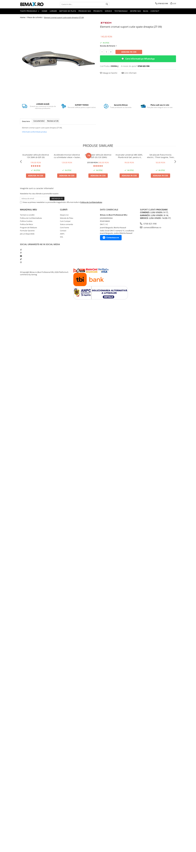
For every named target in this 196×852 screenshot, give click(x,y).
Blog (145, 11)
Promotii (97, 11)
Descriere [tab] (26, 121)
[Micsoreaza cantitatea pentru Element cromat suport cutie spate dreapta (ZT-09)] (102, 52)
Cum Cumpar (65, 221)
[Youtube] (21, 256)
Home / (23, 17)
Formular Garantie (27, 230)
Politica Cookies (26, 221)
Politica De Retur (26, 224)
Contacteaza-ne (112, 238)
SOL (61, 237)
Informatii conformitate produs (34, 132)
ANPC (62, 234)
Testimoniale (121, 11)
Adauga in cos (128, 52)
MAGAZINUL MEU (28, 209)
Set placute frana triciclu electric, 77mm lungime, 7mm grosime (160, 156)
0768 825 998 (150, 223)
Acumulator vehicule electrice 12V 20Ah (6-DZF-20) (35, 156)
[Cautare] (107, 4)
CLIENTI (63, 209)
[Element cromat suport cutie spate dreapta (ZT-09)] (58, 59)
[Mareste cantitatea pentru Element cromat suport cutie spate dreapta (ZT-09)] (111, 52)
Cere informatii (130, 73)
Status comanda (66, 224)
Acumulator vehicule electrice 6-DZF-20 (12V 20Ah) (98, 156)
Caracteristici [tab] (39, 121)
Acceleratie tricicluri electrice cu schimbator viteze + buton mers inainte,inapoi (67, 156)
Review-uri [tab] (52, 121)
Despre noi (135, 11)
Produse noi (84, 11)
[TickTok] (21, 259)
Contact (155, 11)
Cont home (64, 227)
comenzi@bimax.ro (152, 227)
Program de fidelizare (28, 227)
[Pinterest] (21, 253)
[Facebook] (21, 250)
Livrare (53, 11)
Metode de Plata (67, 11)
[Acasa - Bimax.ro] (33, 4)
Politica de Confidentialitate (91, 202)
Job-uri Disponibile (27, 234)
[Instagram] (21, 262)
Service (108, 11)
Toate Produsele (28, 11)
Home (44, 11)
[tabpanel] (58, 59)
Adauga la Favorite (109, 73)
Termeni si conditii (27, 215)
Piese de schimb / (35, 17)
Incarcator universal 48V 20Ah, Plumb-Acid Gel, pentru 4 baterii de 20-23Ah (129, 156)
